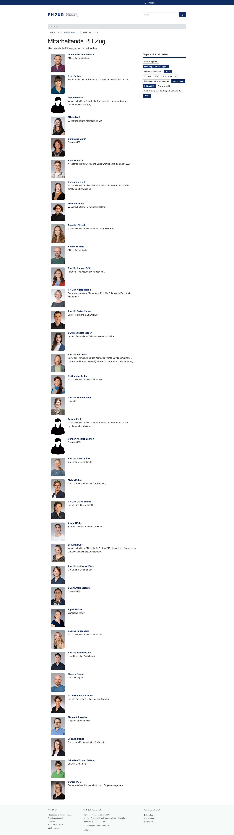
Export (55, 26)
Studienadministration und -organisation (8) (160, 76)
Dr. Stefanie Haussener (80, 332)
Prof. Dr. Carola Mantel (79, 501)
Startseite (54, 33)
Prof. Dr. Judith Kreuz (79, 458)
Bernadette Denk (76, 181)
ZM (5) (146, 95)
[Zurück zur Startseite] (93, 14)
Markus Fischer (76, 203)
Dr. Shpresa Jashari (78, 376)
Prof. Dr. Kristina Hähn (79, 289)
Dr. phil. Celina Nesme (79, 587)
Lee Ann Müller (75, 544)
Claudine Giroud (76, 225)
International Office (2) (152, 71)
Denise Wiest (74, 781)
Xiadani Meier (75, 523)
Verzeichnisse (69, 33)
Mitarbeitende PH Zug (89, 33)
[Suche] (182, 14)
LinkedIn (150, 821)
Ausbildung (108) (150, 61)
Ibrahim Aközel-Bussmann (81, 54)
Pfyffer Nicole (75, 609)
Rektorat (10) (149, 86)
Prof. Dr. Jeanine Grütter (80, 268)
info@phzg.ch (53, 828)
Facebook (150, 815)
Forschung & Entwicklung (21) (155, 66)
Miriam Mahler (75, 480)
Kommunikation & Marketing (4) (156, 81)
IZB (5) (168, 71)
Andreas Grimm (76, 246)
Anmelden (152, 2)
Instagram (150, 818)
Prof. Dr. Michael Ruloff (79, 652)
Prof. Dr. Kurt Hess (77, 354)
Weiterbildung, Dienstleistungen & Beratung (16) (162, 90)
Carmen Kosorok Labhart (81, 438)
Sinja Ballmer (75, 76)
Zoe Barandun (75, 97)
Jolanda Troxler (76, 738)
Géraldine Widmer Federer (81, 760)
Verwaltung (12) (164, 86)
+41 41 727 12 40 (56, 824)
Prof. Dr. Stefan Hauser (79, 311)
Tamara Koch (75, 419)
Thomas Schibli (76, 674)
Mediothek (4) (178, 81)
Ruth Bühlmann (76, 160)
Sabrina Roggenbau (78, 630)
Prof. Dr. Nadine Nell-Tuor (81, 566)
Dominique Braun (77, 138)
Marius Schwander (77, 717)
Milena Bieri (74, 117)
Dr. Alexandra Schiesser (80, 695)
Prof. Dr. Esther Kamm (79, 397)
